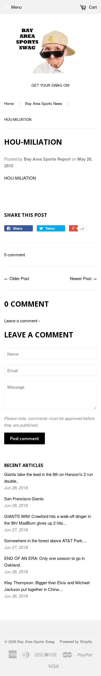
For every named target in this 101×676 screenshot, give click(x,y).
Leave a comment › (22, 320)
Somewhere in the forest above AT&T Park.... (45, 540)
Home (9, 103)
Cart (92, 7)
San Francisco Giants (24, 498)
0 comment (14, 254)
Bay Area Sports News (43, 103)
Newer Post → (83, 278)
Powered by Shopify (76, 641)
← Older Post (16, 278)
